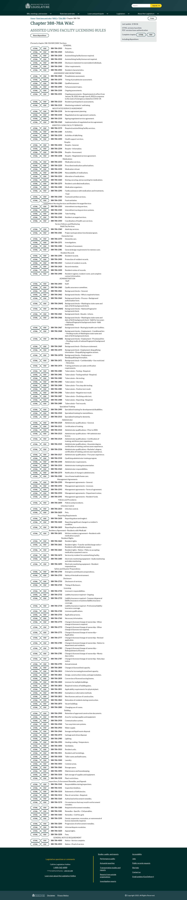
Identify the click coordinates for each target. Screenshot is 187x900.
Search (155, 6)
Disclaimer (51, 895)
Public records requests (141, 863)
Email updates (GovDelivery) (143, 877)
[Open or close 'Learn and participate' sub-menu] (107, 14)
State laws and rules (67, 14)
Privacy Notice (63, 895)
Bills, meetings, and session (37, 14)
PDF (150, 35)
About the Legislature (146, 14)
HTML (141, 35)
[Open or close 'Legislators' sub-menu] (128, 14)
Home (32, 18)
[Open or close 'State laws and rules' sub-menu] (78, 14)
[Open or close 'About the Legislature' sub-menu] (158, 14)
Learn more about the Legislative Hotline (60, 876)
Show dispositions (39, 35)
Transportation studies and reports (110, 869)
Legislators (121, 14)
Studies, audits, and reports (108, 854)
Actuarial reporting (107, 863)
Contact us (136, 872)
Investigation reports (108, 881)
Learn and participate (96, 14)
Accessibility (137, 854)
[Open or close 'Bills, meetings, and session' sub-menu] (50, 14)
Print (152, 18)
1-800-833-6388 (68, 871)
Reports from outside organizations (108, 875)
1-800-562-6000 (60, 867)
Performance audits (107, 859)
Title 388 (62, 18)
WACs (55, 18)
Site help (135, 868)
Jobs (134, 859)
